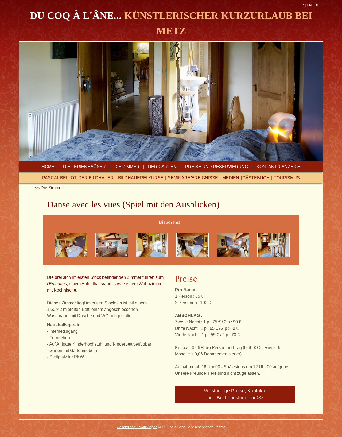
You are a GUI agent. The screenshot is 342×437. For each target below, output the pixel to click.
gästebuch (256, 178)
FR (301, 5)
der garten (162, 166)
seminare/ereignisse (193, 178)
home (48, 166)
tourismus (287, 178)
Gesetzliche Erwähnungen (137, 427)
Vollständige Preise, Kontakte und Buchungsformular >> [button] (235, 394)
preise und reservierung (216, 166)
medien (230, 178)
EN (309, 5)
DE (316, 5)
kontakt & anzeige (278, 166)
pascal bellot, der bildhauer (78, 178)
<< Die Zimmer (49, 187)
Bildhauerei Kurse (141, 178)
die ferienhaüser (84, 166)
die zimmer (126, 166)
